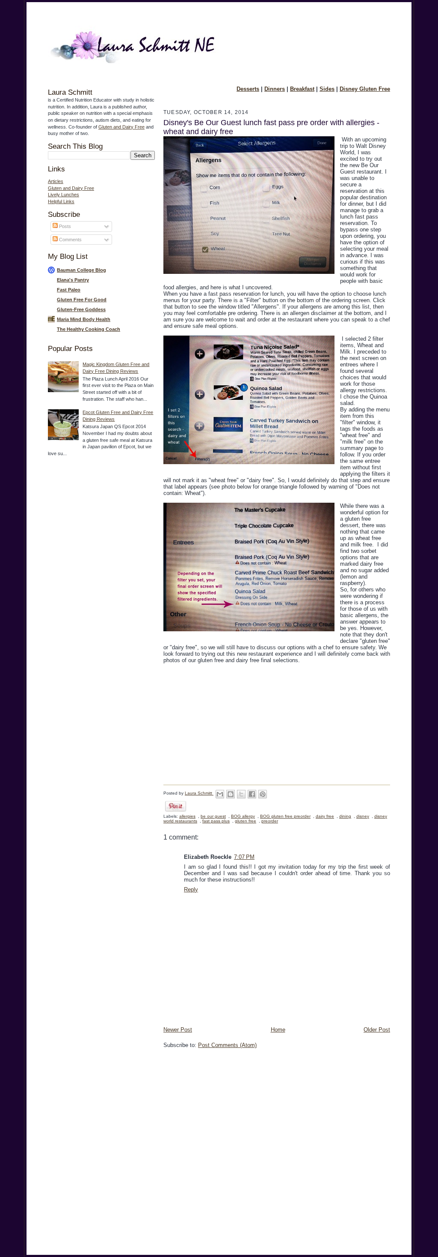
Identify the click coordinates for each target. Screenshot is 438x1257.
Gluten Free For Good (82, 299)
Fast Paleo (68, 289)
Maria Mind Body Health (83, 319)
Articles (55, 181)
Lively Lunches (63, 194)
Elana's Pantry (73, 279)
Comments (70, 239)
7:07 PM (244, 857)
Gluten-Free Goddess (81, 309)
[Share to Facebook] (252, 794)
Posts (64, 226)
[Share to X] (241, 794)
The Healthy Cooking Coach (88, 329)
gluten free (245, 821)
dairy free (325, 816)
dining (345, 816)
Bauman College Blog (81, 270)
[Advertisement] (82, 599)
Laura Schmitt (199, 793)
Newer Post (177, 1029)
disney (362, 816)
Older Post (377, 1029)
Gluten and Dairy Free (121, 126)
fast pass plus (216, 821)
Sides (327, 89)
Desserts (248, 89)
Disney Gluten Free (365, 89)
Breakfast (302, 89)
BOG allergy (243, 816)
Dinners (274, 89)
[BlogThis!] (230, 794)
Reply (191, 889)
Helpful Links (61, 201)
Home (278, 1029)
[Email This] (220, 794)
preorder (269, 821)
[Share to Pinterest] (262, 794)
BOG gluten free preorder (285, 816)
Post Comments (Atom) (227, 1045)
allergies (187, 816)
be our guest (213, 816)
